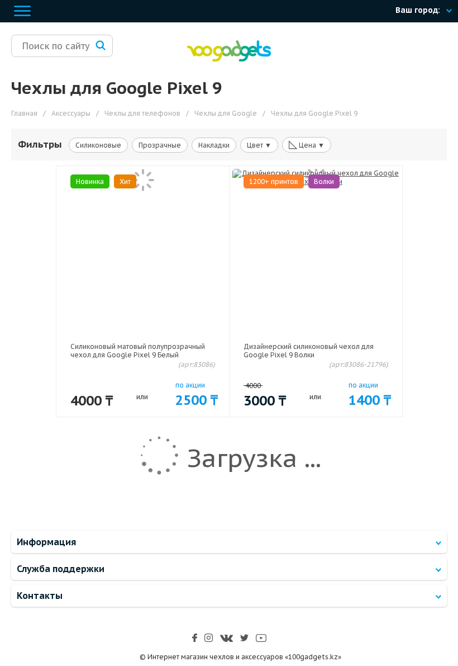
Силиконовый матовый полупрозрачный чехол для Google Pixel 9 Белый (137, 350)
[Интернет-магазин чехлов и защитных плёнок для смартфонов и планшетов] (229, 59)
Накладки (214, 145)
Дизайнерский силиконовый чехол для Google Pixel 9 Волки (309, 350)
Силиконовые (98, 145)
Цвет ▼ (259, 145)
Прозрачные (160, 145)
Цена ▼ (307, 144)
